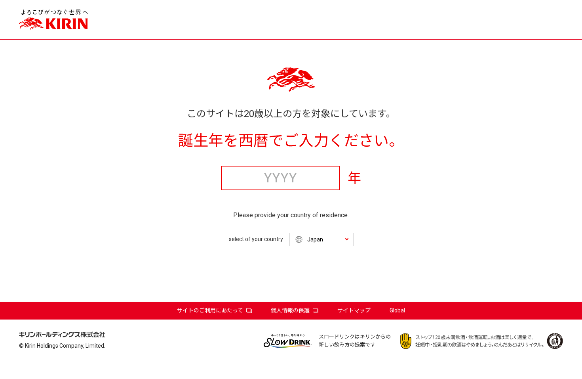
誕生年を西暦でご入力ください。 (291, 140)
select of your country (256, 239)
